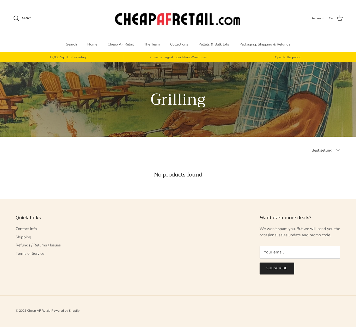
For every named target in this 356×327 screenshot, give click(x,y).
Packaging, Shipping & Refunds (265, 44)
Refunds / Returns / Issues (38, 245)
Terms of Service (30, 253)
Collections (179, 44)
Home (92, 44)
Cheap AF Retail (121, 44)
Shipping (23, 237)
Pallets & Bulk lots (214, 44)
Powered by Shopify (65, 311)
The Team (152, 44)
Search (71, 44)
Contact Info (26, 228)
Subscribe (276, 268)
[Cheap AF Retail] (178, 18)
